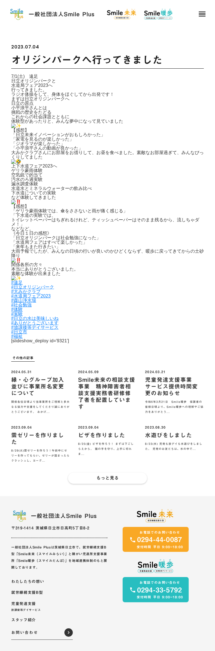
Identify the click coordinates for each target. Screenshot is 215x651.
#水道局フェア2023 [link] (31, 296)
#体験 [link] (17, 309)
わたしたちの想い (27, 582)
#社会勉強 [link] (21, 305)
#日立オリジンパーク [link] (32, 287)
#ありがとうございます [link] (35, 322)
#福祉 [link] (17, 336)
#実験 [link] (17, 313)
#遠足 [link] (17, 282)
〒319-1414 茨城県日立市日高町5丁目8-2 (50, 528)
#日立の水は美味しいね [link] (35, 318)
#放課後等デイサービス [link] (35, 327)
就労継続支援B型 (27, 593)
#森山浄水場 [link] (23, 300)
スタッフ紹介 (23, 620)
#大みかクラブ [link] (26, 291)
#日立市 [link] (19, 331)
